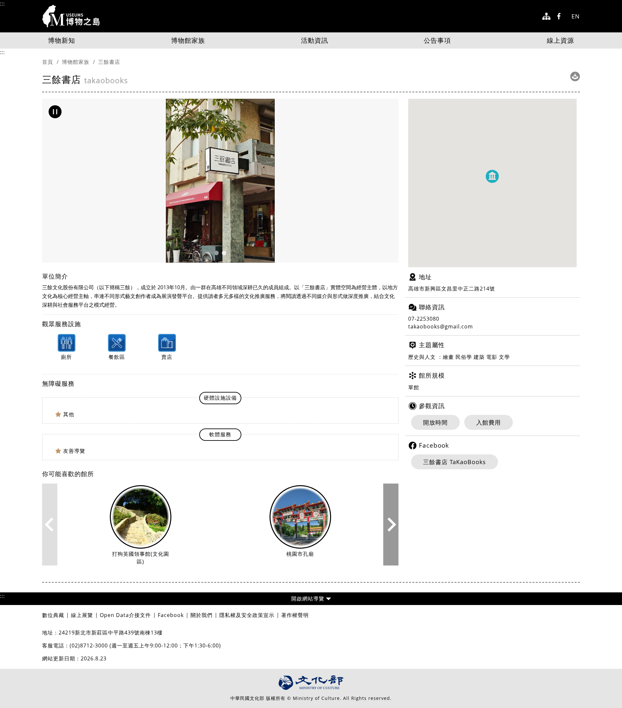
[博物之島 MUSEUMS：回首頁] (73, 16)
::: (2, 3)
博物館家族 (188, 40)
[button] (55, 111)
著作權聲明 (295, 615)
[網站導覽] (546, 16)
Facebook (171, 615)
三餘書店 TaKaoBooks (454, 462)
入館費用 (488, 422)
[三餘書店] (220, 181)
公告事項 (437, 40)
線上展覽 (82, 615)
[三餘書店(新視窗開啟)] (575, 76)
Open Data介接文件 (125, 615)
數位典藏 (53, 615)
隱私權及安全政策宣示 (246, 615)
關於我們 (201, 615)
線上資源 (560, 40)
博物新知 (61, 40)
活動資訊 (314, 40)
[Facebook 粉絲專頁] (561, 16)
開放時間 (435, 422)
